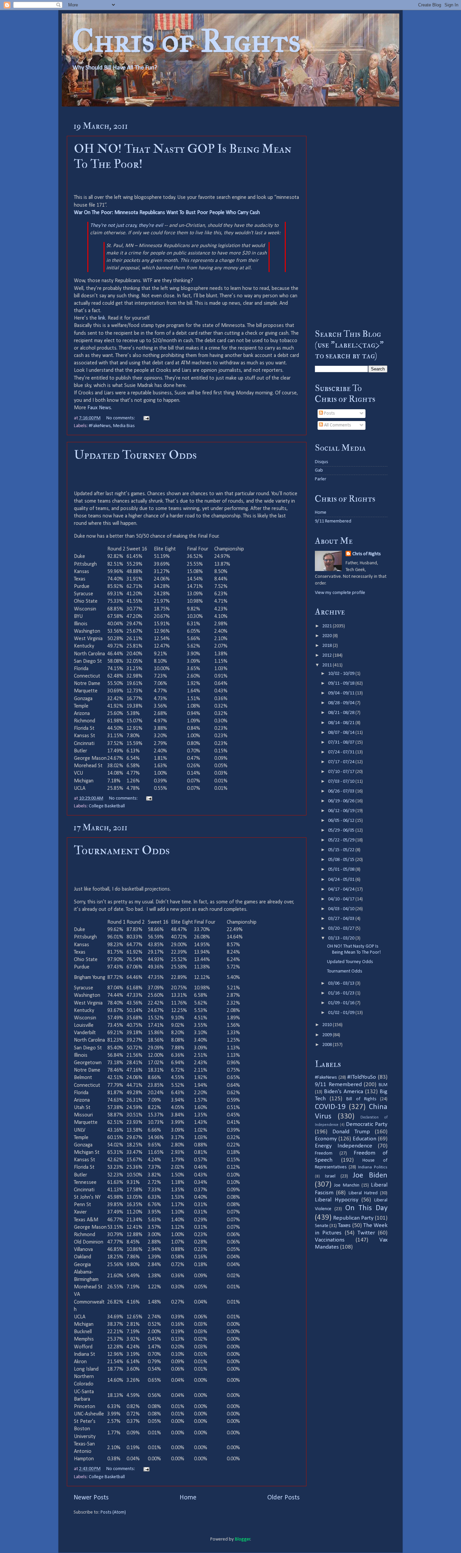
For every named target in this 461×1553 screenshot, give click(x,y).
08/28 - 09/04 (341, 703)
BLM (383, 1084)
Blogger (242, 1539)
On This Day (366, 1208)
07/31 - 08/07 (341, 742)
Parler (320, 479)
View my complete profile (340, 592)
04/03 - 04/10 (341, 909)
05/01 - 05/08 (341, 869)
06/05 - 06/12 (341, 820)
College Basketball (107, 806)
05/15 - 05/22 (341, 850)
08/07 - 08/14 (341, 732)
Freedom (323, 1153)
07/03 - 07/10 (341, 781)
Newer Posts (91, 1497)
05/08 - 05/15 (341, 859)
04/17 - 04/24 (341, 889)
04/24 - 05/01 (341, 879)
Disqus (321, 462)
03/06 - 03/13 (341, 983)
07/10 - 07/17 (341, 771)
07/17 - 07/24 (341, 762)
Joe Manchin (346, 1185)
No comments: (121, 418)
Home (188, 1497)
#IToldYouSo (361, 1077)
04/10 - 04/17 (341, 899)
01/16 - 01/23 (341, 993)
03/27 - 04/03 (341, 918)
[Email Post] (146, 418)
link (101, 318)
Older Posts (283, 1497)
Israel (330, 1176)
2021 (327, 626)
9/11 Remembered (333, 521)
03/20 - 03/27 (341, 928)
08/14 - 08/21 (341, 722)
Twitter (366, 1233)
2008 (327, 1044)
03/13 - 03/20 (341, 938)
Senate (321, 1225)
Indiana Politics (372, 1167)
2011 (327, 665)
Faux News (99, 408)
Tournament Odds (122, 850)
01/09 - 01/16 (341, 1003)
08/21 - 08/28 (341, 712)
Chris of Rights (186, 40)
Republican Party (353, 1218)
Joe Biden (370, 1175)
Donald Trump (351, 1132)
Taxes (344, 1225)
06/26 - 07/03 (341, 791)
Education (364, 1139)
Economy (326, 1139)
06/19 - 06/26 (341, 801)
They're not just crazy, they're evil (126, 225)
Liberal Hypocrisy (336, 1200)
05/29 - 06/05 (341, 830)
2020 (327, 635)
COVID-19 (330, 1107)
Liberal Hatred (363, 1193)
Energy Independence (343, 1146)
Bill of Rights (361, 1099)
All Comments (337, 425)
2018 (327, 645)
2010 (327, 1024)
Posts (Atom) (113, 1512)
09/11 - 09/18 (341, 683)
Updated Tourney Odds (135, 454)
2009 (327, 1035)
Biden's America (343, 1092)
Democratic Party (366, 1124)
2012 (327, 655)
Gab (319, 470)
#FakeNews (100, 425)
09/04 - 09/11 (341, 693)
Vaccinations (330, 1240)
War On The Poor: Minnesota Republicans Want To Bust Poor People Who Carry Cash (167, 212)
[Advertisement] (351, 217)
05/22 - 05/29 (341, 840)
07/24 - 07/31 (341, 752)
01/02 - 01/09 (341, 1012)
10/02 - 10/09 (341, 673)
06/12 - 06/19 (341, 810)
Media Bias (124, 425)
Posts (329, 413)
